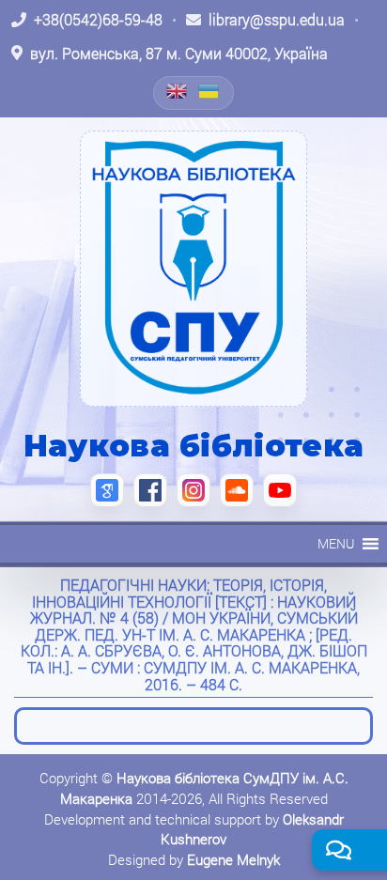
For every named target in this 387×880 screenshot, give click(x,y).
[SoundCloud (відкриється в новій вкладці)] (237, 490)
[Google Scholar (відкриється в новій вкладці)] (107, 490)
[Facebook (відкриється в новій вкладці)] (150, 490)
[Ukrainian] (209, 91)
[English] (177, 91)
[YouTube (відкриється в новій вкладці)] (280, 490)
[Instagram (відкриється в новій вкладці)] (193, 490)
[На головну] (193, 269)
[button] (335, 544)
